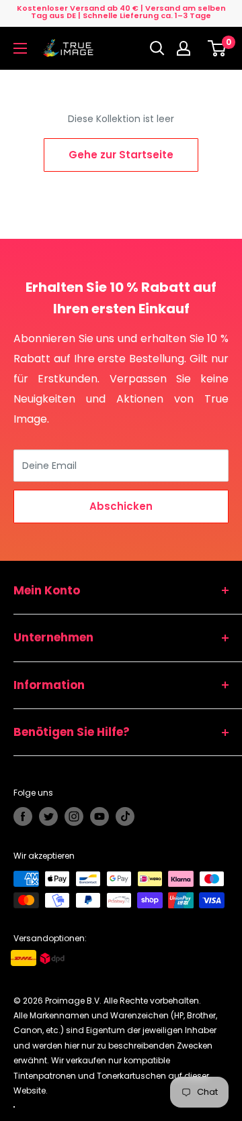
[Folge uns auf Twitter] (48, 816)
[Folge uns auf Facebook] (22, 816)
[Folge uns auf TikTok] (125, 816)
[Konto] (187, 48)
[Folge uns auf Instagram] (74, 816)
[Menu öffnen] (20, 48)
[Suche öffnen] (157, 48)
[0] (217, 48)
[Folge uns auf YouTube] (99, 816)
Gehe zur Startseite (121, 155)
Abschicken (121, 506)
